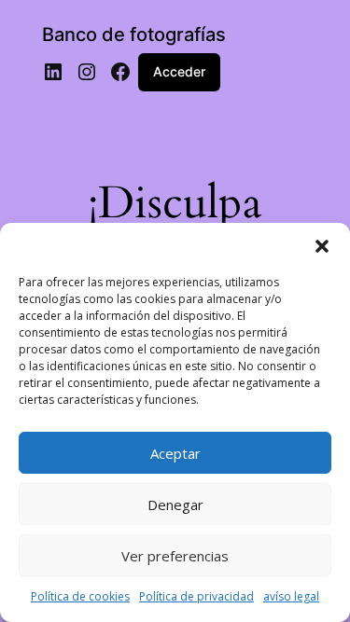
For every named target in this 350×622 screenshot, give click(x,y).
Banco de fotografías (134, 34)
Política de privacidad (196, 596)
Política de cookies (80, 596)
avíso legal (291, 596)
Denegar (175, 504)
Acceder (179, 71)
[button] (322, 246)
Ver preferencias (175, 555)
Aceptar (175, 453)
